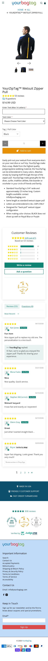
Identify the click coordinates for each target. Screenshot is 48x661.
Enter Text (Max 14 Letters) (13, 107)
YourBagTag (26, 641)
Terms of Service (10, 577)
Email (5, 616)
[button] (8, 95)
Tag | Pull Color (9, 129)
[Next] (29, 63)
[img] (10, 324)
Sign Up (24, 627)
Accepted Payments (11, 563)
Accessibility (8, 579)
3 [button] (24, 472)
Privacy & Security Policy (13, 571)
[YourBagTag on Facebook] (4, 595)
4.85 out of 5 (30, 238)
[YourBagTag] (24, 3)
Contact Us (7, 560)
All (28, 10)
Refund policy (8, 566)
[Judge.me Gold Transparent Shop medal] (24, 522)
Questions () (27, 306)
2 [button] (20, 472)
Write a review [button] (24, 265)
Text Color (6, 117)
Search (5, 558)
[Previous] (19, 63)
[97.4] (23, 287)
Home (20, 10)
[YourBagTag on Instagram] (7, 595)
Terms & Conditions (11, 574)
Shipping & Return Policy (13, 568)
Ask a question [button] (24, 271)
